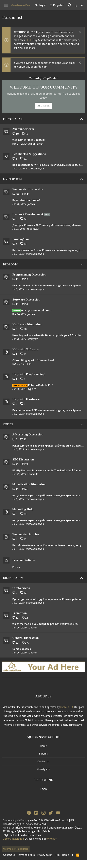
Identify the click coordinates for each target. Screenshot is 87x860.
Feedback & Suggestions (29, 154)
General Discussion (25, 638)
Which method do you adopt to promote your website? (45, 624)
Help (57, 855)
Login (43, 789)
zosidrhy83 (32, 229)
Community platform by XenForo (36, 820)
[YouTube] (58, 812)
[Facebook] (29, 812)
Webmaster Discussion (27, 189)
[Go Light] (69, 5)
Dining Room (13, 578)
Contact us (43, 761)
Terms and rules (26, 855)
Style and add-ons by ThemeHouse (23, 835)
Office (8, 424)
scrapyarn (33, 339)
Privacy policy (44, 855)
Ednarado (33, 474)
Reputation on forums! (26, 200)
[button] (6, 5)
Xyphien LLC (67, 707)
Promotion (19, 613)
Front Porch (13, 119)
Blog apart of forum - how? (33, 360)
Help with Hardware (26, 399)
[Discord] (36, 812)
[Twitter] (50, 812)
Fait (29, 364)
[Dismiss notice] (79, 32)
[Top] (72, 855)
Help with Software (25, 349)
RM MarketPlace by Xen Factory (38, 822)
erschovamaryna (34, 168)
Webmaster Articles (25, 534)
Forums (43, 753)
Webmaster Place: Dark (15, 849)
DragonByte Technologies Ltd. (24, 831)
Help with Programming (28, 374)
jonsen (31, 204)
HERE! (29, 40)
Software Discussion (26, 300)
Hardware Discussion (26, 324)
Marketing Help (22, 509)
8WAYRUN (51, 838)
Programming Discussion (29, 275)
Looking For (20, 239)
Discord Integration (13, 838)
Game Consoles (21, 649)
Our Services (21, 588)
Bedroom (10, 264)
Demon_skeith (35, 143)
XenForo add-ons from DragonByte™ (54, 827)
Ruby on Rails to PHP (33, 385)
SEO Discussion (23, 459)
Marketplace (43, 769)
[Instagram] (43, 812)
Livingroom (12, 179)
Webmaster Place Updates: (28, 140)
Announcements (23, 129)
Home (43, 746)
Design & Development (27, 214)
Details (46, 831)
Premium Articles (24, 560)
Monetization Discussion (29, 484)
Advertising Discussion (27, 434)
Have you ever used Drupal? (33, 310)
